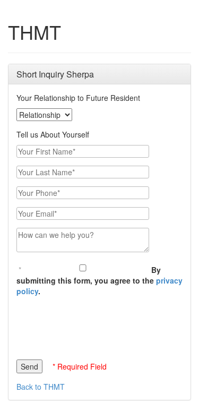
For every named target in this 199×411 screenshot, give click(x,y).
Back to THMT (40, 386)
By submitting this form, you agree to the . (99, 280)
